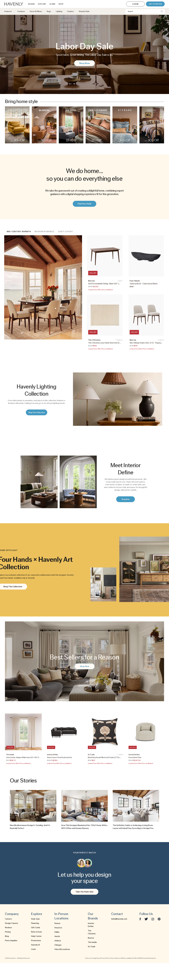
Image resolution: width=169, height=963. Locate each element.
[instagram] (152, 918)
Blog (7, 936)
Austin (57, 936)
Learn (33, 949)
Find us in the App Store (92, 958)
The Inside (92, 942)
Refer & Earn (36, 932)
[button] (17, 124)
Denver (57, 923)
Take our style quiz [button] (84, 892)
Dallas (57, 932)
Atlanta (57, 941)
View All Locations (62, 949)
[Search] (162, 11)
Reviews (8, 927)
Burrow (91, 938)
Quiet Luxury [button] (65, 231)
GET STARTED (155, 4)
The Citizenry (92, 932)
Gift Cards (35, 927)
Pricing (8, 932)
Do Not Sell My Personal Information (144, 958)
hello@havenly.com (119, 919)
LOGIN (135, 4)
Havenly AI (35, 945)
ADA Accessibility (126, 958)
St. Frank (91, 946)
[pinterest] (159, 918)
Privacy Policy (105, 958)
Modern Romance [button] (44, 231)
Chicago (57, 945)
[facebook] (140, 918)
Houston (58, 928)
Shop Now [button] (84, 63)
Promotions (36, 940)
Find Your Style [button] (84, 204)
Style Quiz (35, 919)
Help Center (36, 936)
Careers (8, 919)
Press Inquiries (11, 940)
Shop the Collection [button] (36, 412)
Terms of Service (115, 958)
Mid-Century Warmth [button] (19, 231)
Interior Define (91, 924)
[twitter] (146, 918)
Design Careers (11, 923)
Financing (35, 923)
